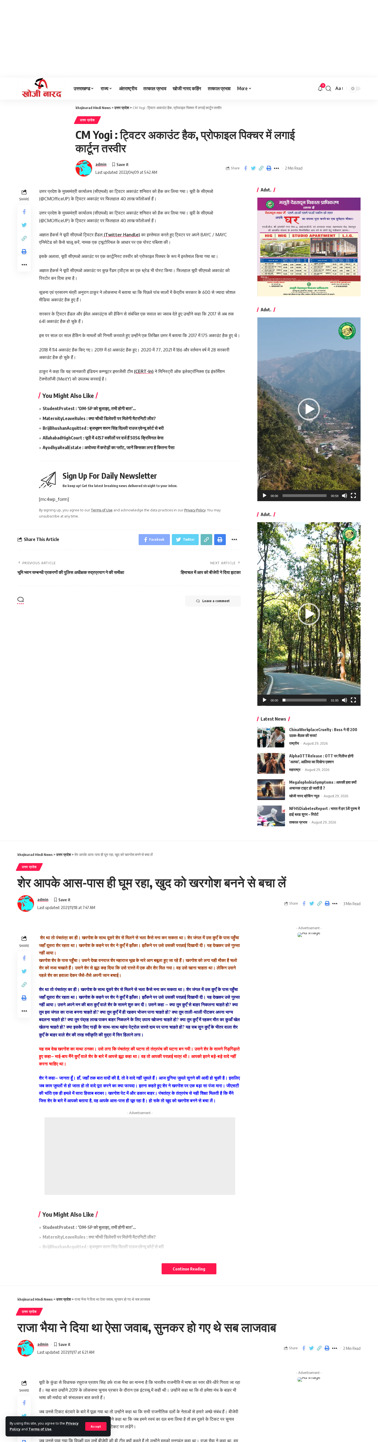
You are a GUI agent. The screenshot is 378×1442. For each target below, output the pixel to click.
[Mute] (344, 495)
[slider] (305, 495)
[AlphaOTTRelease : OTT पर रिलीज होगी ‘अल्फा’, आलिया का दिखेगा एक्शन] (271, 763)
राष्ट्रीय (294, 743)
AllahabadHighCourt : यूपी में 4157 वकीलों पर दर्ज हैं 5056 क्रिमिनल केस (103, 438)
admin (101, 164)
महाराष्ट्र (295, 769)
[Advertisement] (166, 38)
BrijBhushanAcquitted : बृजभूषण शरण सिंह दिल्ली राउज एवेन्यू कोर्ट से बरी (104, 428)
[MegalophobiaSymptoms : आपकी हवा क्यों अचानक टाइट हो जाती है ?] (271, 789)
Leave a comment (216, 601)
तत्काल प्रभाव (298, 822)
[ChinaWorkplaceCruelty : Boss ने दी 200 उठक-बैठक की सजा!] (271, 737)
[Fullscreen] (353, 495)
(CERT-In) (144, 371)
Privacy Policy (194, 510)
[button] (309, 409)
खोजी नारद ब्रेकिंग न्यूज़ (304, 796)
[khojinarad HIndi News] (41, 88)
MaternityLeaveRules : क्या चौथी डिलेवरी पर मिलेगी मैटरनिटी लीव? (99, 418)
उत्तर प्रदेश (87, 120)
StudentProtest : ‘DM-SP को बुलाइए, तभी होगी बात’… (89, 408)
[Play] (264, 495)
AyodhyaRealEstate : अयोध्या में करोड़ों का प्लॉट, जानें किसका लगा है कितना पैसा (109, 447)
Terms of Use (40, 1429)
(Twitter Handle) (121, 234)
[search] (328, 88)
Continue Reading (189, 1268)
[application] (309, 409)
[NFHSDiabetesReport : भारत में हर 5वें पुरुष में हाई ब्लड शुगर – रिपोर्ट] (271, 816)
